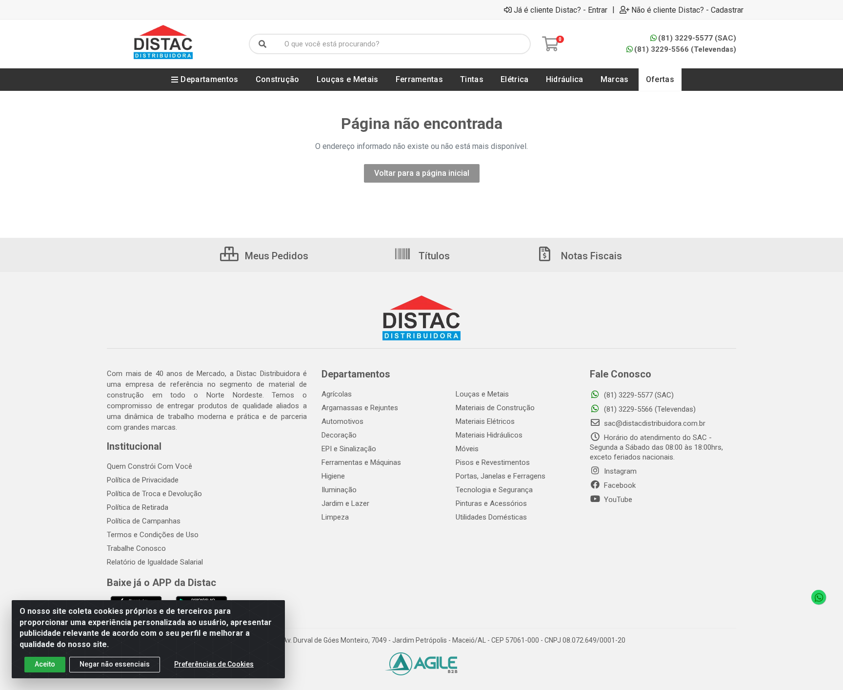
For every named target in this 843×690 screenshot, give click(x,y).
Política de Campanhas (144, 521)
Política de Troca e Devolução (154, 493)
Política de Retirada (137, 507)
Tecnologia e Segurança (494, 489)
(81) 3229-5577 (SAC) (697, 38)
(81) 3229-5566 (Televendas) (685, 49)
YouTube (617, 499)
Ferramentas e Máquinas (361, 462)
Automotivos (342, 421)
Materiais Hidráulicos (489, 435)
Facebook (619, 485)
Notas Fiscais (590, 256)
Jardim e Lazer (345, 503)
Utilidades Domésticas (491, 517)
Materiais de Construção (495, 407)
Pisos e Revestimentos (493, 462)
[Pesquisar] (262, 44)
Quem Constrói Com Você (149, 466)
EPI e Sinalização (348, 448)
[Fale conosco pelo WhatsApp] (818, 597)
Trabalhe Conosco (136, 548)
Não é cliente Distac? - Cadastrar (687, 10)
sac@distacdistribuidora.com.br (653, 423)
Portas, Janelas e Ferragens (500, 476)
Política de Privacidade (143, 480)
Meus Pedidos (275, 256)
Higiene (333, 476)
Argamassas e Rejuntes (359, 407)
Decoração (339, 435)
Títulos (433, 256)
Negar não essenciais (115, 664)
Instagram (619, 471)
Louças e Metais (482, 394)
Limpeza (335, 517)
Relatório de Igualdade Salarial (155, 562)
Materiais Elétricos (485, 421)
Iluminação (339, 489)
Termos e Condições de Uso (153, 534)
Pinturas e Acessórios (491, 503)
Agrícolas (336, 394)
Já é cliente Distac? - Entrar (560, 10)
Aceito (45, 664)
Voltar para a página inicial (421, 173)
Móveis (467, 448)
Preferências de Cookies (214, 664)
